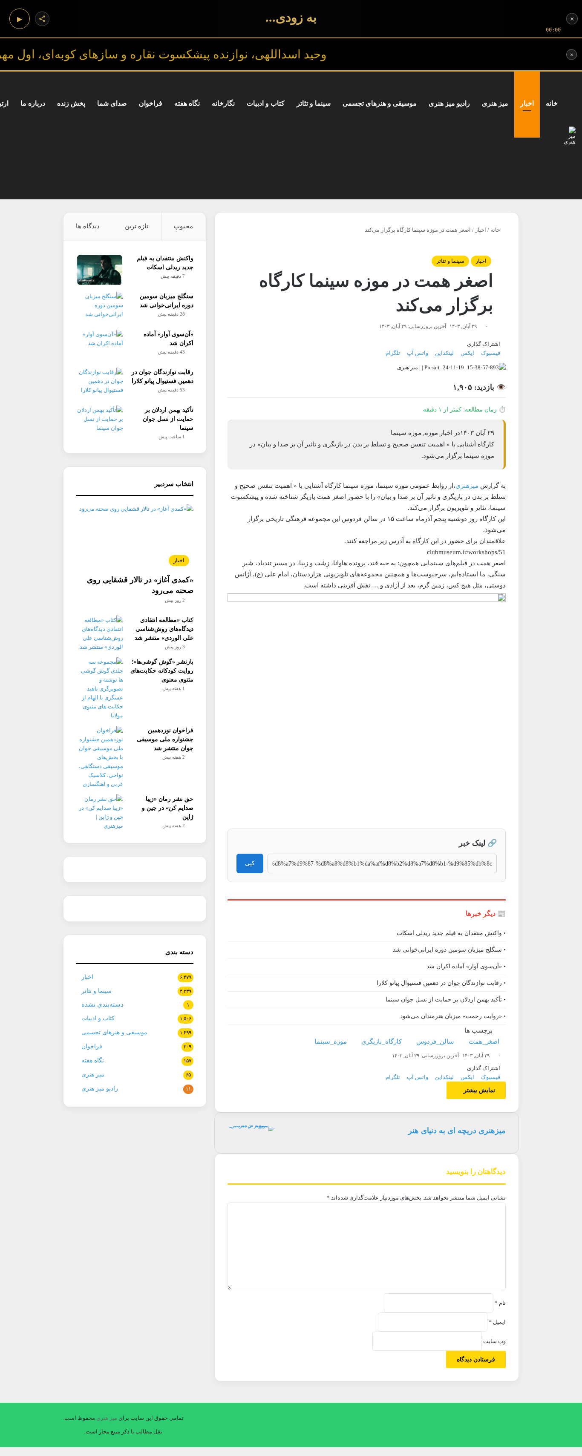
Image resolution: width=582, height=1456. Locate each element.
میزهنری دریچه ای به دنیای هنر (457, 1130)
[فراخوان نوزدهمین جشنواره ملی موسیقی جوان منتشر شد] (99, 757)
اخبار (527, 103)
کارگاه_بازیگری (381, 1041)
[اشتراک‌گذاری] (42, 19)
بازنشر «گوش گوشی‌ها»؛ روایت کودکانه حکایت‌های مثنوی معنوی (161, 671)
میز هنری (495, 103)
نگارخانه (223, 103)
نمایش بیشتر (478, 1090)
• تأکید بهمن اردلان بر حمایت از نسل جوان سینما (446, 999)
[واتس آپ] (568, 1451)
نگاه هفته (187, 103)
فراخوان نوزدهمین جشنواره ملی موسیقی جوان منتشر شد (165, 739)
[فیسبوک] (579, 1451)
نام (500, 1303)
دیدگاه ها (88, 226)
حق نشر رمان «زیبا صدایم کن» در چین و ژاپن (167, 808)
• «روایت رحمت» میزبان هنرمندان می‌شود (453, 1016)
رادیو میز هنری (449, 103)
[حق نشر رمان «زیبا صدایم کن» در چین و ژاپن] (99, 812)
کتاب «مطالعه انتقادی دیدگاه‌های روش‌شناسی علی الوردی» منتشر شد (164, 629)
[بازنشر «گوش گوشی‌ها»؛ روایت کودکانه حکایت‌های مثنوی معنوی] (99, 688)
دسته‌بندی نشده (102, 1004)
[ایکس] (573, 1451)
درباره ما (32, 103)
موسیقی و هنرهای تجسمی (380, 103)
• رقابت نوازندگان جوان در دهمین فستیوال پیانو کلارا (441, 983)
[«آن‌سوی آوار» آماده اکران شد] (99, 346)
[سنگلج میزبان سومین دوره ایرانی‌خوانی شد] (99, 308)
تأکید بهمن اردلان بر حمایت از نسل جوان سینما (168, 419)
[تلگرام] (562, 1451)
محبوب (183, 226)
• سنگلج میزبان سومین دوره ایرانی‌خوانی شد (449, 950)
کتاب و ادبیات (266, 103)
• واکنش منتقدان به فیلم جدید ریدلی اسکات (451, 933)
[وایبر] (558, 1451)
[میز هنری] (570, 135)
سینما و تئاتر (314, 103)
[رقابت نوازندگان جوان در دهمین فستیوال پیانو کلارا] (99, 384)
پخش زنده (71, 103)
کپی (250, 863)
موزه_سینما (330, 1041)
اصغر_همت (484, 1041)
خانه (552, 103)
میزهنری (466, 485)
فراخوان (150, 103)
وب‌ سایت (494, 1341)
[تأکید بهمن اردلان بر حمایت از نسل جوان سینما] (99, 421)
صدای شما (112, 103)
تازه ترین (136, 226)
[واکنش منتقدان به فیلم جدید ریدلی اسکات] (99, 270)
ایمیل (497, 1322)
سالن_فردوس (435, 1041)
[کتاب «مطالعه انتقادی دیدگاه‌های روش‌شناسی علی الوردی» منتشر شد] (99, 633)
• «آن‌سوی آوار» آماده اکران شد (466, 966)
